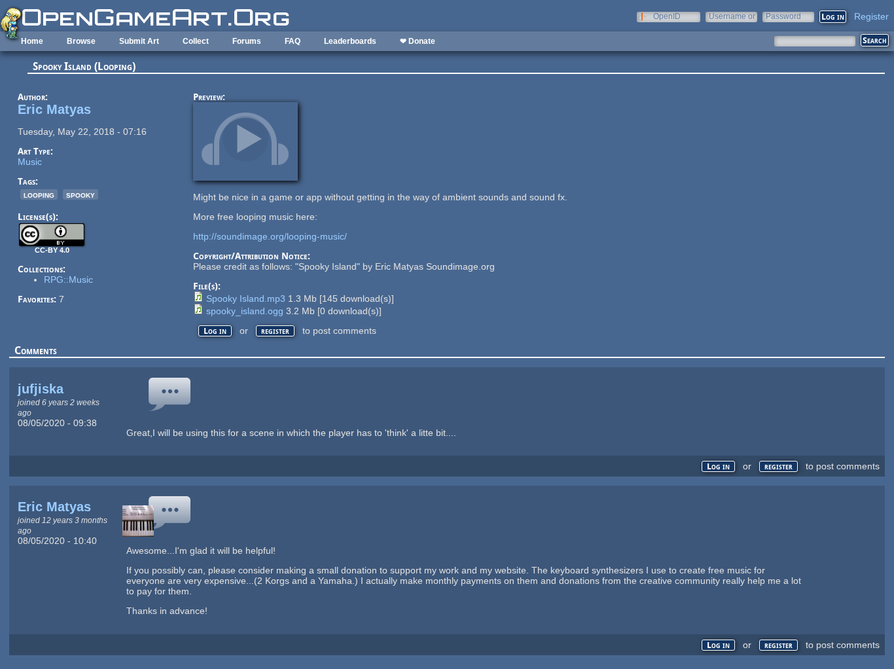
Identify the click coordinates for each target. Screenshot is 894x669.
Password (783, 16)
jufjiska (40, 389)
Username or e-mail (732, 16)
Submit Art (139, 41)
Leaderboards (350, 41)
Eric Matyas (54, 109)
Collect (196, 41)
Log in (215, 331)
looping (39, 194)
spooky (80, 194)
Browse (81, 41)
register (275, 331)
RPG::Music (68, 279)
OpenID (667, 16)
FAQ (292, 41)
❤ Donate (417, 41)
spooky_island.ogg (244, 311)
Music (30, 161)
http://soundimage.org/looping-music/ (270, 236)
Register (871, 16)
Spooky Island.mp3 (245, 298)
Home (32, 41)
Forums (246, 41)
